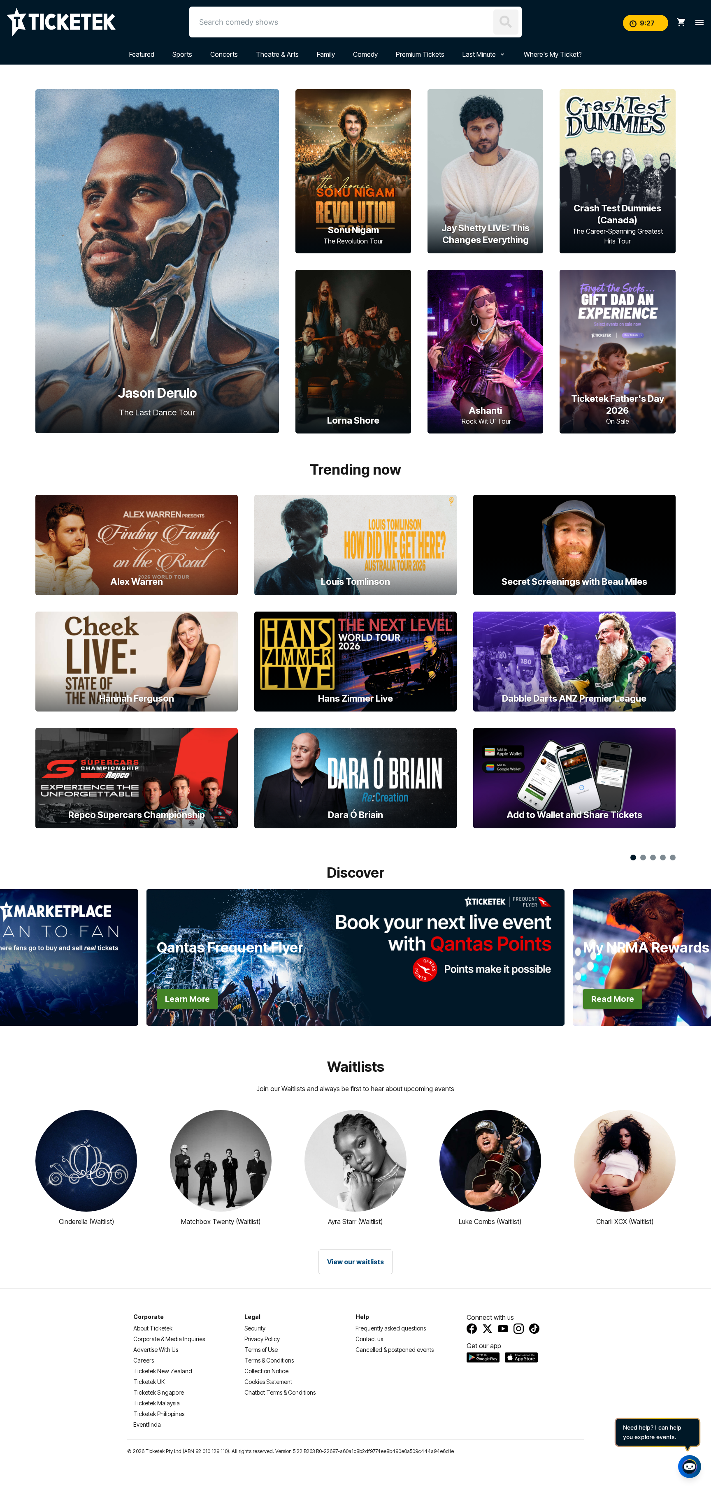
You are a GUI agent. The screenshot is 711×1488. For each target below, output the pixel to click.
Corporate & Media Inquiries (169, 1338)
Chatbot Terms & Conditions (280, 1392)
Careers (143, 1360)
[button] (71, 931)
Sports (182, 54)
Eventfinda (147, 1424)
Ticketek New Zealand (162, 1370)
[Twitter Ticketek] (487, 1328)
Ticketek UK (149, 1381)
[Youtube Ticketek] (503, 1328)
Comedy (365, 54)
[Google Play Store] (483, 1357)
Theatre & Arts (277, 54)
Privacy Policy (262, 1338)
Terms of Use (261, 1349)
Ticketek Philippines (158, 1413)
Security (254, 1328)
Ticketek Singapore (158, 1392)
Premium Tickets (420, 54)
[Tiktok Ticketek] (534, 1328)
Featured (141, 54)
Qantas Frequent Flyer (230, 947)
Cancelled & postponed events (395, 1349)
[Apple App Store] (521, 1357)
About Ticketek (152, 1328)
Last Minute (479, 54)
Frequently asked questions (391, 1328)
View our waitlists (355, 1262)
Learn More (187, 999)
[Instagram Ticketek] (519, 1328)
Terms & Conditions (269, 1360)
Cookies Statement (268, 1381)
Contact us (369, 1338)
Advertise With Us (155, 1349)
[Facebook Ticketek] (472, 1328)
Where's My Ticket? (553, 54)
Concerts (224, 54)
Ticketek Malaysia (156, 1403)
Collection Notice (266, 1370)
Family (326, 54)
